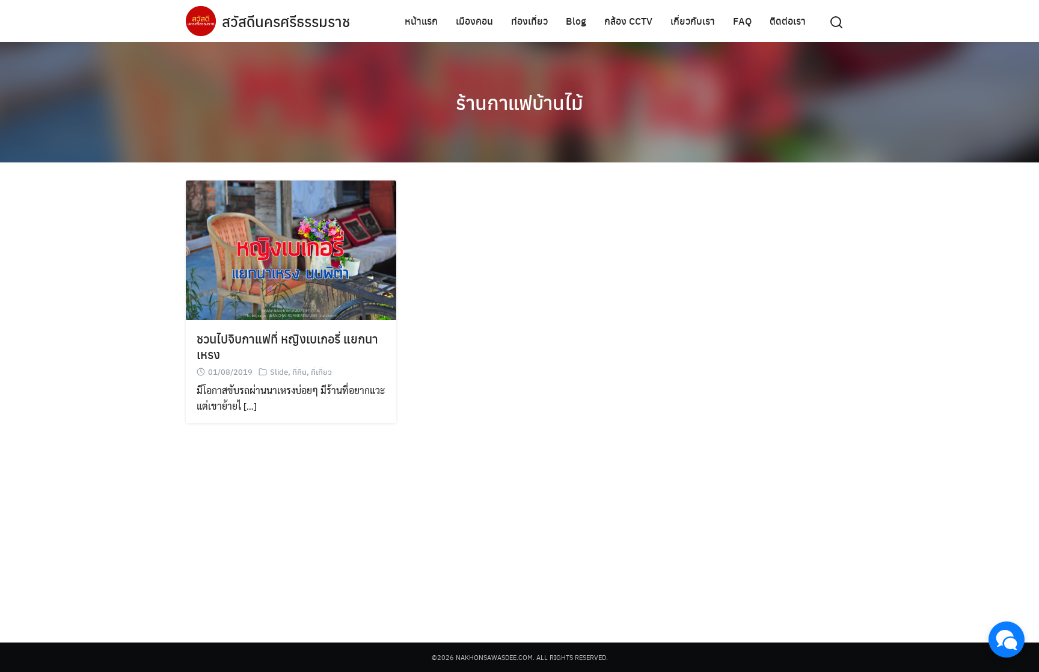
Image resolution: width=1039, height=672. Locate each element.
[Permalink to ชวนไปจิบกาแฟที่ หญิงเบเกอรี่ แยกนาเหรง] (291, 248)
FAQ (742, 21)
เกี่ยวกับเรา (692, 21)
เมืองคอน (474, 21)
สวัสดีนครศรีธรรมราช (286, 21)
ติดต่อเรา (788, 21)
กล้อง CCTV (628, 21)
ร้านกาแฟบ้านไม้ (519, 102)
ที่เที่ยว (321, 371)
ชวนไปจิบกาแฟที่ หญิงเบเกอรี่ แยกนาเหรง (287, 346)
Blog (576, 21)
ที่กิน (299, 371)
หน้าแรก (421, 21)
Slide (279, 371)
